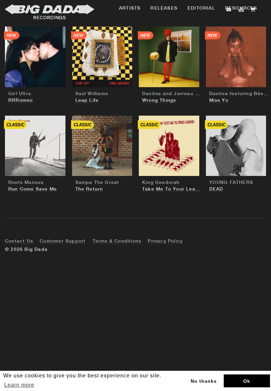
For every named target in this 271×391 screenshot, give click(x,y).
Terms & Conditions (117, 241)
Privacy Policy (165, 241)
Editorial (201, 8)
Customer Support (63, 241)
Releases (163, 8)
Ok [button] (246, 381)
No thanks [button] (204, 381)
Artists (129, 8)
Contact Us (19, 241)
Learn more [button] (19, 385)
